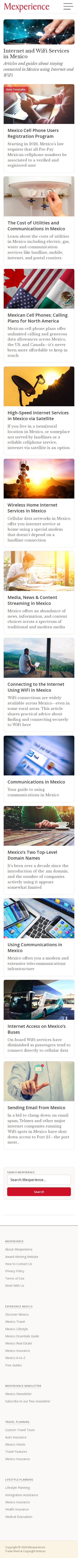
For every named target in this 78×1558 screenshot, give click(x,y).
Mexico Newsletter (18, 1394)
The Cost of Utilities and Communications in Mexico (36, 226)
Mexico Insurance (17, 1351)
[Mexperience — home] (26, 7)
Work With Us (14, 1285)
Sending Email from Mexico (36, 1108)
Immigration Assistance (21, 1495)
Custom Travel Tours (20, 1430)
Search (39, 1192)
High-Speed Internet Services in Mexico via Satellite (38, 415)
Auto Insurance (15, 1437)
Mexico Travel (15, 1321)
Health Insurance (17, 1509)
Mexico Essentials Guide (22, 1336)
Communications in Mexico (36, 782)
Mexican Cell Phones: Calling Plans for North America (38, 318)
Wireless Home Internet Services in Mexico (32, 508)
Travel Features (16, 1451)
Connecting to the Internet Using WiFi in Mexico (36, 687)
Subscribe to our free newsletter (27, 1401)
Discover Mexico (17, 1314)
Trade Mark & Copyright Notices (25, 1551)
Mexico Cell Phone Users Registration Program (33, 133)
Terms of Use (14, 1278)
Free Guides (13, 1365)
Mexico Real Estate (18, 1343)
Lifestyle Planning (17, 1488)
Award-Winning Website (21, 1257)
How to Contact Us (18, 1264)
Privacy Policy (14, 1271)
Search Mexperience (21, 1172)
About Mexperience (18, 1249)
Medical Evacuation (18, 1517)
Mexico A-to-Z (15, 1358)
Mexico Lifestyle (16, 1329)
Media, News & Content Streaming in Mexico (32, 600)
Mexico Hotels (15, 1444)
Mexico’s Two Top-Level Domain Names (32, 855)
